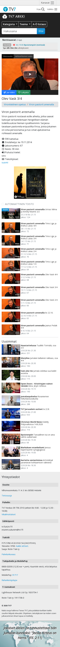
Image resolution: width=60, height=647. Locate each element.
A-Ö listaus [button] (39, 24)
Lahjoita (25, 92)
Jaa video (10, 92)
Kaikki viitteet (22, 546)
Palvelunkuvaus (8, 554)
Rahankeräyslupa (9, 580)
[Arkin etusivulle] (13, 16)
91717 (15, 575)
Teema (24, 24)
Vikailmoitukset (9, 514)
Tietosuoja (7, 495)
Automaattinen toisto (19, 204)
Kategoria (9, 24)
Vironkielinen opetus (15, 104)
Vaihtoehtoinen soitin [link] (24, 56)
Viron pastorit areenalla (41, 104)
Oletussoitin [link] (8, 56)
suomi (5, 162)
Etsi (41, 31)
